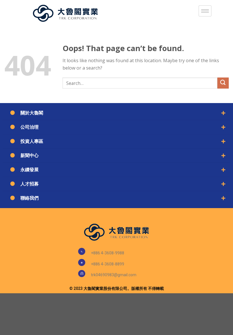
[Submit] (223, 83)
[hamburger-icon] (205, 10)
